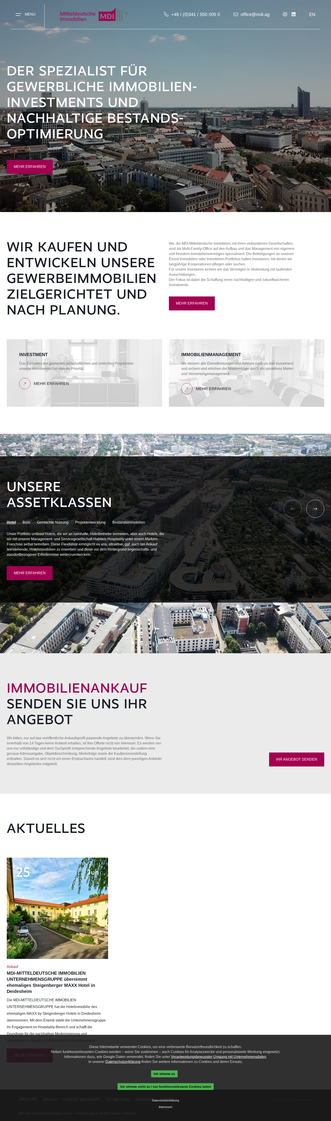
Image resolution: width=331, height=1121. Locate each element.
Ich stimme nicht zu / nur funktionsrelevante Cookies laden (165, 1086)
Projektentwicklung (90, 522)
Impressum (165, 1107)
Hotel (11, 522)
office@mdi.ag (255, 14)
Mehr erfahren (30, 167)
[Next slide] (315, 509)
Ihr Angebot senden (296, 759)
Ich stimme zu (164, 1074)
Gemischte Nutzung (52, 522)
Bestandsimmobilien (128, 522)
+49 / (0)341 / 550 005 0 (195, 14)
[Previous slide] (293, 509)
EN (312, 14)
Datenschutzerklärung (123, 1062)
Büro (26, 522)
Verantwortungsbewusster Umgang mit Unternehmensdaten (218, 1057)
